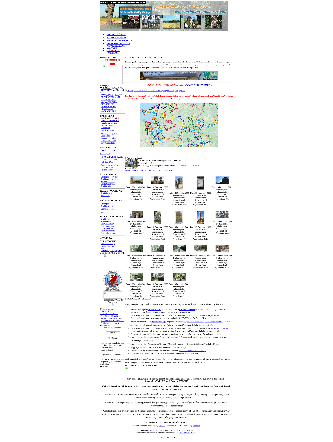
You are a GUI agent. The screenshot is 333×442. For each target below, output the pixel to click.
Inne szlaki (105, 195)
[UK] (107, 61)
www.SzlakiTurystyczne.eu (175, 99)
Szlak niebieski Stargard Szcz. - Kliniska (155, 170)
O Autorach (105, 128)
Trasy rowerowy (107, 224)
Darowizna (105, 136)
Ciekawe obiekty (108, 243)
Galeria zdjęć (130, 170)
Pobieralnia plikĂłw (109, 159)
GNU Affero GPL (186, 433)
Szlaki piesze (106, 204)
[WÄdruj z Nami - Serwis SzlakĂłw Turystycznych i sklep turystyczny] (155, 91)
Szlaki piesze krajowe (110, 177)
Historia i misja (107, 125)
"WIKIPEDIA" (154, 309)
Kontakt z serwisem (109, 138)
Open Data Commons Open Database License (203, 322)
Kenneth (196, 426)
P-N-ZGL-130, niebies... (111, 316)
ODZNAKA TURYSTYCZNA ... (109, 312)
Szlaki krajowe (107, 193)
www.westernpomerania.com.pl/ (192, 350)
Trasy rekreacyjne (108, 233)
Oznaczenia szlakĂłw (110, 165)
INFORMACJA (107, 104)
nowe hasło (116, 345)
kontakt (204, 362)
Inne (102, 212)
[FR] (118, 61)
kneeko (162, 426)
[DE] (112, 61)
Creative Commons (187, 309)
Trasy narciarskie (108, 231)
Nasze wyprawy (107, 246)
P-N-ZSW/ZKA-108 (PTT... (112, 321)
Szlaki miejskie (107, 186)
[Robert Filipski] (176, 377)
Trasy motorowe (107, 226)
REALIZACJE (107, 109)
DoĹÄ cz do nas (107, 130)
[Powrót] (112, 64)
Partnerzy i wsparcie (109, 133)
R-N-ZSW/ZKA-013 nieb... (112, 318)
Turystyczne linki (108, 143)
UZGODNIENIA (108, 99)
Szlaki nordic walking (110, 179)
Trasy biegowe (107, 228)
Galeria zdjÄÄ (107, 162)
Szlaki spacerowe (108, 181)
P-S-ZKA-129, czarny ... (111, 323)
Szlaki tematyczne (108, 184)
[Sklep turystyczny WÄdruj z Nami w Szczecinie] (179, 75)
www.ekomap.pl (179, 347)
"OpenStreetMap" (158, 322)
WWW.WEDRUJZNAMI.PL (198, 85)
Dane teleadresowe (108, 140)
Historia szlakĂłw (108, 170)
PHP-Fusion (155, 430)
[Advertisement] (179, 153)
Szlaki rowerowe (108, 206)
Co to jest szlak (107, 167)
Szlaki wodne (106, 219)
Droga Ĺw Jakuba (108, 209)
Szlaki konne (106, 221)
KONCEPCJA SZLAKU (111, 95)
